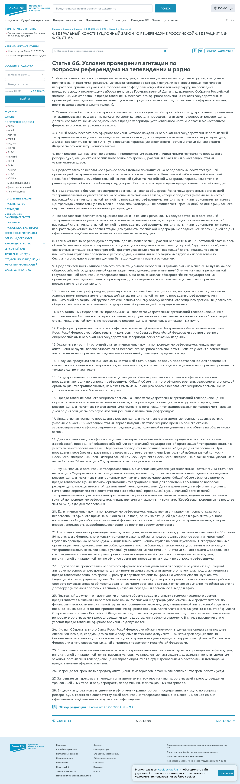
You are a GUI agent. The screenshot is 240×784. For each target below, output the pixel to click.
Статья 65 (64, 720)
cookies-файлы (168, 769)
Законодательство (166, 20)
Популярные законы (67, 20)
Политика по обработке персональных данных (192, 752)
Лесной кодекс (16, 191)
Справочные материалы (21, 233)
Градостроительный (19, 187)
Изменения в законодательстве (18, 216)
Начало (56, 29)
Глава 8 (113, 29)
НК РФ (11, 130)
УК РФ (11, 174)
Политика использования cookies (185, 756)
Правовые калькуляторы (21, 227)
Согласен (226, 773)
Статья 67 (223, 720)
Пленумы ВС (140, 20)
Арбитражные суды (18, 254)
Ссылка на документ (220, 51)
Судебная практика (35, 20)
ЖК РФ (11, 148)
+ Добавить (38, 91)
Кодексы (11, 20)
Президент (120, 20)
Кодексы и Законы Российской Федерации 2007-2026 (196, 760)
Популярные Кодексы (19, 122)
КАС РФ (12, 143)
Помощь (225, 8)
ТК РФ (11, 165)
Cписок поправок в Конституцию (27, 55)
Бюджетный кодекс (19, 183)
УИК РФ (12, 170)
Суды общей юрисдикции (22, 259)
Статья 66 (125, 29)
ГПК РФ (11, 139)
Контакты (98, 762)
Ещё (229, 20)
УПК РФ (12, 178)
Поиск (165, 8)
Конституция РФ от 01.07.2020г (26, 51)
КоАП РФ (12, 156)
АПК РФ (12, 135)
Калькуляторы (101, 749)
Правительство (97, 20)
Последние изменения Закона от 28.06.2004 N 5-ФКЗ (26, 35)
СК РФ (11, 161)
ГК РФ (11, 126)
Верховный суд (15, 248)
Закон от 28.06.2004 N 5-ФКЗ (90, 29)
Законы (10, 116)
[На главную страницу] (27, 10)
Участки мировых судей (21, 264)
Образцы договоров (19, 238)
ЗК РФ (11, 152)
